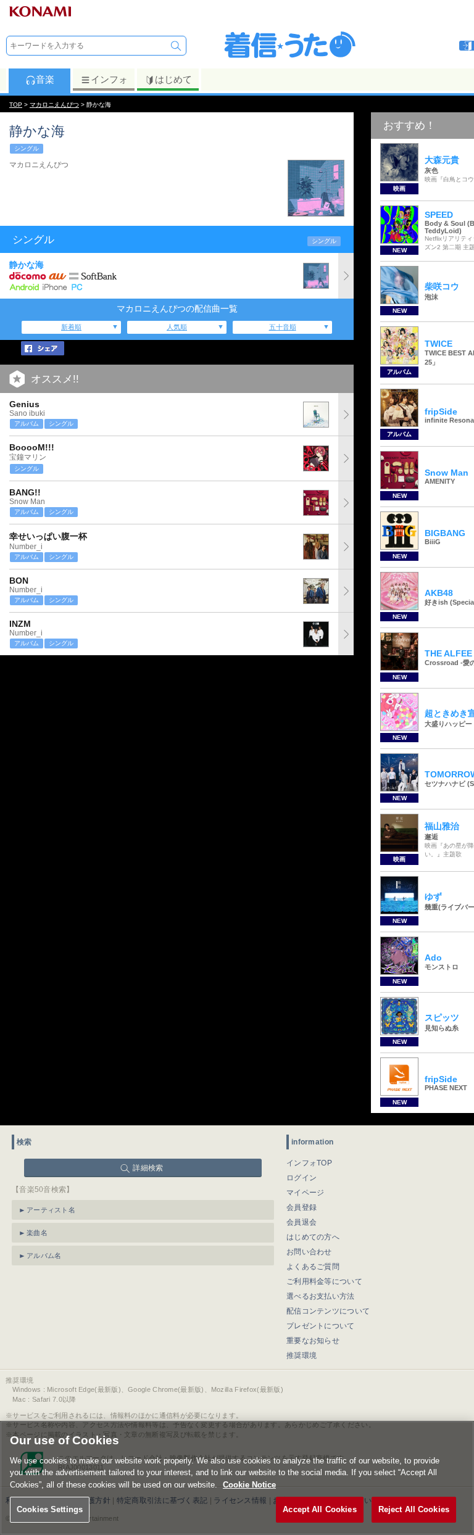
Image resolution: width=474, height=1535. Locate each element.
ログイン (301, 1177)
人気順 (177, 327)
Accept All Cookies (319, 1509)
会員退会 (301, 1222)
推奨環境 (301, 1355)
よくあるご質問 (312, 1266)
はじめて (173, 79)
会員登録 (301, 1207)
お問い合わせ (309, 1251)
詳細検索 (148, 1168)
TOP (15, 104)
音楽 (45, 79)
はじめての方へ (312, 1237)
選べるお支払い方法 (320, 1296)
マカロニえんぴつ (54, 104)
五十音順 (282, 327)
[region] (237, 1478)
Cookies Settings (50, 1509)
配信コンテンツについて (328, 1311)
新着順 (71, 327)
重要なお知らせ (312, 1340)
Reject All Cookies (413, 1509)
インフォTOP (309, 1163)
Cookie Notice (249, 1484)
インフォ (109, 79)
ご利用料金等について (324, 1281)
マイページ (305, 1192)
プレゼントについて (320, 1326)
